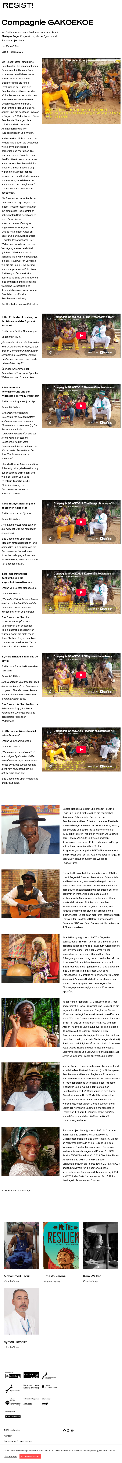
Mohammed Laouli (17, 1276)
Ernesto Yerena (54, 1276)
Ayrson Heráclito (16, 1341)
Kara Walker (92, 1276)
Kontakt (8, 1435)
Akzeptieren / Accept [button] (30, 1456)
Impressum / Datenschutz (18, 1441)
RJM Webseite (12, 1430)
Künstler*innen (12, 1281)
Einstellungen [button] (10, 1456)
